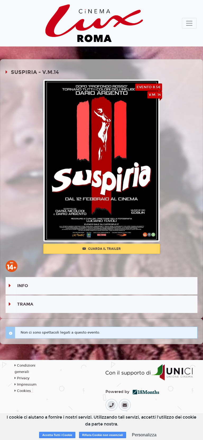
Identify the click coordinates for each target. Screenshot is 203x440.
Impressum (26, 384)
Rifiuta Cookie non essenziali (102, 435)
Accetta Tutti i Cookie (57, 435)
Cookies (23, 391)
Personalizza (144, 435)
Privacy (22, 378)
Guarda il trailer (104, 249)
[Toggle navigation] (189, 23)
